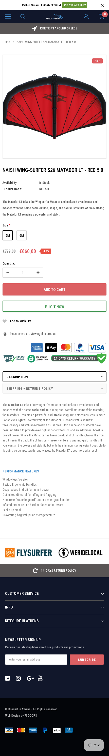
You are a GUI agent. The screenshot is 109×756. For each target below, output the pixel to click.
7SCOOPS (30, 715)
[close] (102, 5)
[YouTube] (41, 678)
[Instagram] (20, 678)
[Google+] (30, 678)
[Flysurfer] (28, 552)
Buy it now (54, 307)
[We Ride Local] (80, 552)
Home (6, 42)
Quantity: (9, 263)
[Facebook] (9, 678)
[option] (54, 28)
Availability (9, 183)
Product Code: (12, 189)
